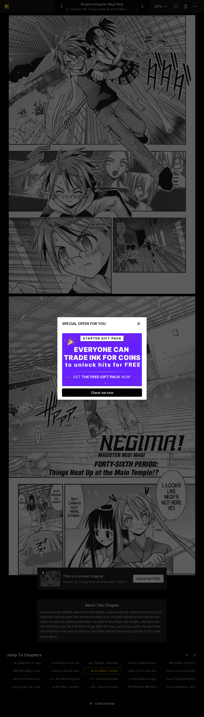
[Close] (138, 324)
